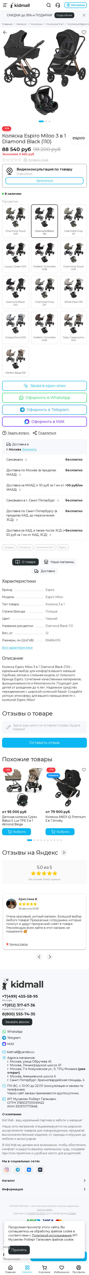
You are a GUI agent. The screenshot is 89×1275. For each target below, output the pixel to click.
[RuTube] (40, 1169)
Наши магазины (62, 562)
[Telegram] (17, 1169)
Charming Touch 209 (73, 268)
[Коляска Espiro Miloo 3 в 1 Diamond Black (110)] (44, 72)
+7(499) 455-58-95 (20, 996)
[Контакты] (57, 5)
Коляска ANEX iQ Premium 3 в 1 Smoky (66, 818)
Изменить (29, 449)
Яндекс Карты (19, 944)
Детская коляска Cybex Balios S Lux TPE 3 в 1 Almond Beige (19, 820)
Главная (7, 24)
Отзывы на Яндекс (30, 852)
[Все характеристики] (17, 647)
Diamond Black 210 (15, 303)
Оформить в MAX (48, 421)
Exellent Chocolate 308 (44, 339)
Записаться (44, 181)
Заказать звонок (17, 1022)
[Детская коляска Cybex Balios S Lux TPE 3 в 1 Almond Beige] (22, 787)
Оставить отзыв (44, 742)
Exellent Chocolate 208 (44, 268)
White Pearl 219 (73, 301)
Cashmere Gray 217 (44, 303)
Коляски (36, 24)
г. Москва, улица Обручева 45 (29, 1061)
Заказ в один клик (48, 386)
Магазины (78, 5)
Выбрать (19, 832)
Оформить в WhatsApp (48, 397)
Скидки (9, 547)
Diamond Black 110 (44, 232)
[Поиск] (48, 5)
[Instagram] (6, 1169)
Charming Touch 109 (15, 232)
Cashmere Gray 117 (73, 232)
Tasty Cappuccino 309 (73, 339)
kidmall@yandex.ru (20, 1052)
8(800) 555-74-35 (18, 1014)
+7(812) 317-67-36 (18, 1005)
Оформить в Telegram (48, 409)
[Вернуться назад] (4, 32)
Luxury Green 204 (15, 266)
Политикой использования (52, 1235)
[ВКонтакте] (29, 1169)
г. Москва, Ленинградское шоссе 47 (34, 1065)
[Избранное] (84, 32)
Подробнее (64, 15)
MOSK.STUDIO (37, 1213)
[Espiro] (79, 138)
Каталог (22, 24)
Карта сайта (44, 1209)
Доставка (48, 571)
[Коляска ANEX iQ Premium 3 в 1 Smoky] (66, 787)
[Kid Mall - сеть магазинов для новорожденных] (20, 5)
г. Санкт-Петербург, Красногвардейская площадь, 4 (45, 1080)
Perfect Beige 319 (16, 372)
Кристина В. (28, 899)
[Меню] (5, 5)
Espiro (62, 547)
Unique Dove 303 (15, 337)
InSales (72, 1213)
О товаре (29, 562)
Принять (19, 1250)
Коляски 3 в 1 (55, 24)
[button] (41, 121)
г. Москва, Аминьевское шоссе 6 (31, 1076)
